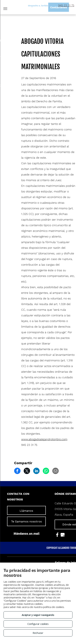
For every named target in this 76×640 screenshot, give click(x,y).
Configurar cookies (38, 624)
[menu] (5, 8)
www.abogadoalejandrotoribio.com (44, 439)
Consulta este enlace (56, 604)
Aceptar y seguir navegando (38, 615)
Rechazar (38, 633)
